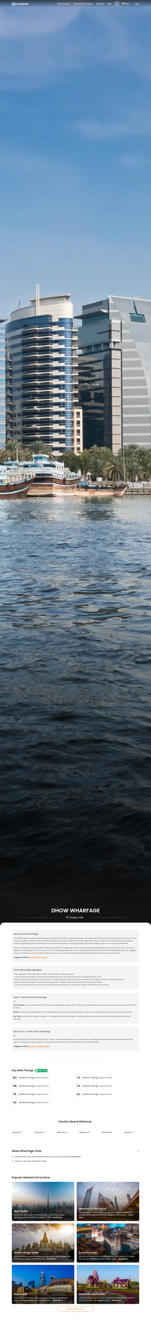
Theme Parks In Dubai (38, 957)
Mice (110, 4)
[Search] (117, 3)
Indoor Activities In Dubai (39, 1046)
